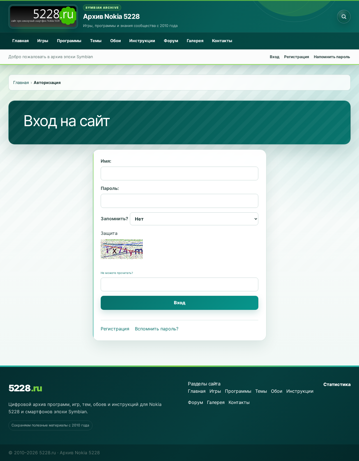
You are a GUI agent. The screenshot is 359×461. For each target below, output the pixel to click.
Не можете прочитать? (117, 272)
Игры (42, 40)
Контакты (222, 40)
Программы (69, 40)
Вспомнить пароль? (156, 328)
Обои (115, 40)
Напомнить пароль (332, 56)
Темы (96, 40)
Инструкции (142, 40)
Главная (20, 40)
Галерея (195, 40)
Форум (171, 40)
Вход (274, 56)
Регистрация (296, 56)
